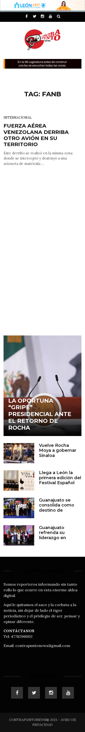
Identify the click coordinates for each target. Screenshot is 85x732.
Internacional (18, 117)
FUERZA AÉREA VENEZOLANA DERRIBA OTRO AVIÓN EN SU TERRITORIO (36, 135)
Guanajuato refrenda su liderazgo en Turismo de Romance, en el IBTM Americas (56, 540)
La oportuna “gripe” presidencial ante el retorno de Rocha (39, 414)
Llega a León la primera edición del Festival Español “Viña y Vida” (60, 480)
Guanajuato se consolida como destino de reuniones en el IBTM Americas (56, 510)
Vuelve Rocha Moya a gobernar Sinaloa (57, 450)
